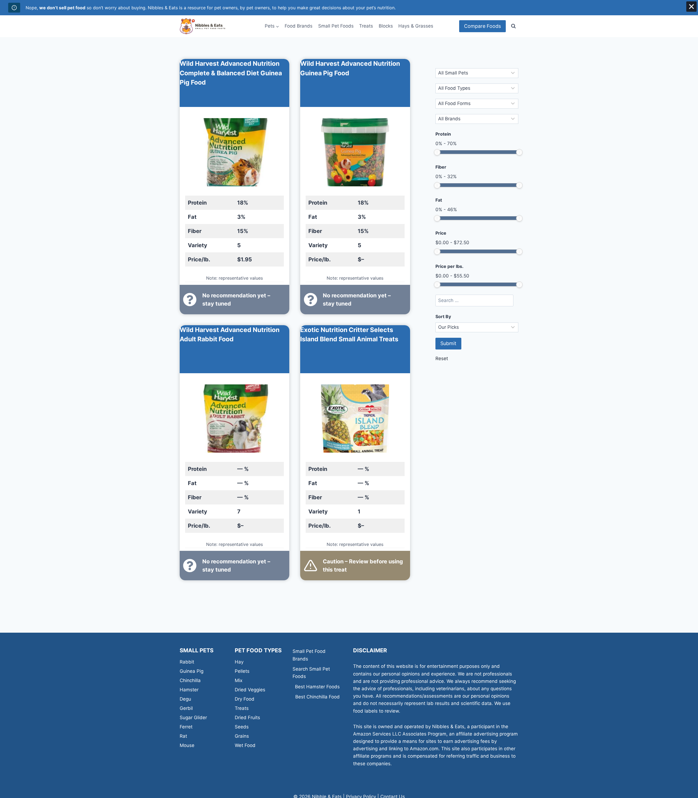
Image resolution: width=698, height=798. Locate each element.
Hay (239, 662)
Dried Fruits (247, 717)
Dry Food (244, 699)
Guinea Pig (191, 671)
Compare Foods (482, 26)
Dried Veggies (250, 689)
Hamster (189, 689)
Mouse (187, 745)
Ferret (186, 727)
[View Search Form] (513, 26)
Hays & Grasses (415, 26)
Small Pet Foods (336, 26)
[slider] (437, 152)
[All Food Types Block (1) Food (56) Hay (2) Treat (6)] (476, 88)
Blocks (386, 26)
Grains (242, 736)
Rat (183, 736)
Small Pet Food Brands (309, 654)
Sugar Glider (193, 717)
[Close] (691, 6)
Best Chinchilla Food (317, 697)
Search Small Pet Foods (311, 672)
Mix (238, 680)
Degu (185, 699)
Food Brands (298, 26)
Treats (366, 26)
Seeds (242, 727)
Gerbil (186, 708)
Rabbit (187, 662)
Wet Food (245, 745)
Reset (441, 358)
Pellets (242, 671)
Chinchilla (190, 680)
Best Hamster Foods (317, 686)
